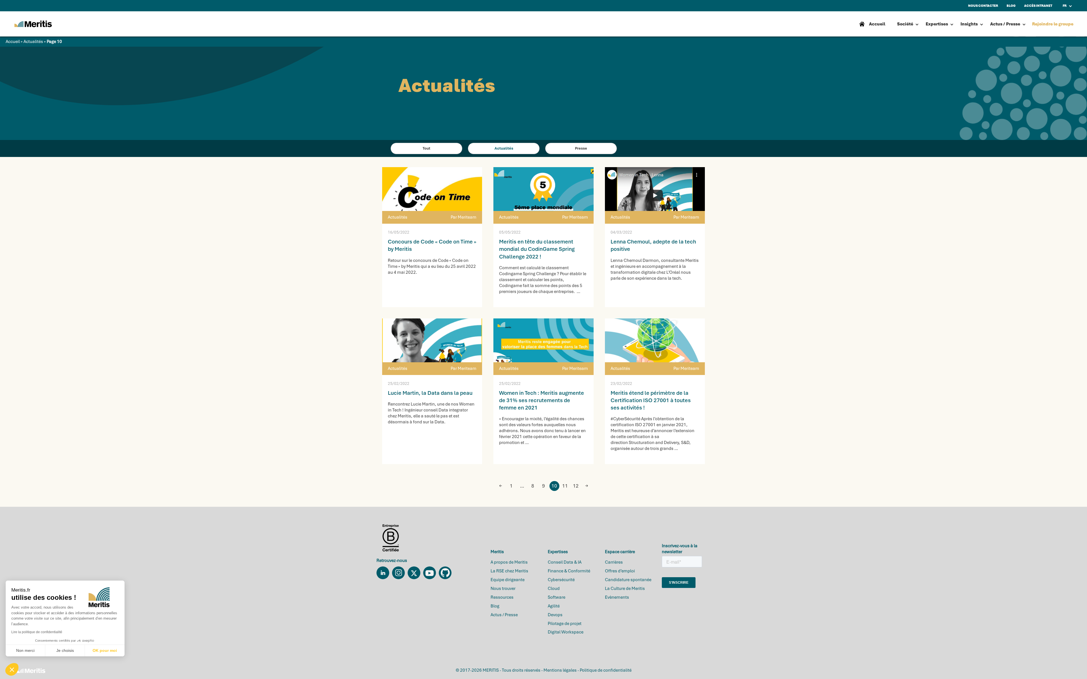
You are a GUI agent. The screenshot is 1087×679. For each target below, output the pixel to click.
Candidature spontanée (628, 580)
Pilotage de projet (564, 623)
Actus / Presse (1005, 24)
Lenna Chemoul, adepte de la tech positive (653, 245)
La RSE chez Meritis (509, 571)
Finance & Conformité (569, 571)
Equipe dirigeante (508, 580)
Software (556, 597)
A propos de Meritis (509, 562)
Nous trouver (503, 588)
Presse (581, 148)
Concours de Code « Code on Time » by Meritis (432, 245)
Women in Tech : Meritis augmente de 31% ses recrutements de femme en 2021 (541, 400)
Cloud (554, 588)
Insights (969, 24)
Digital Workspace (565, 632)
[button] (12, 669)
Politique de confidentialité (606, 670)
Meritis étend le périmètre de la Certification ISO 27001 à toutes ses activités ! (651, 400)
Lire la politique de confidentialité (36, 632)
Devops (555, 615)
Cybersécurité (561, 580)
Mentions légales (560, 670)
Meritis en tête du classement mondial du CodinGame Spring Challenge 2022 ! (537, 249)
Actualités (33, 41)
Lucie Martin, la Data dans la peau (430, 392)
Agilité (554, 606)
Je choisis (65, 650)
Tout (426, 148)
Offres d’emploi (620, 571)
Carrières (614, 562)
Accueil (13, 41)
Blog (495, 606)
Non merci (25, 650)
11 (565, 486)
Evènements (617, 597)
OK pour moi (105, 650)
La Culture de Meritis (625, 588)
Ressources (502, 597)
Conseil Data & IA (564, 562)
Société (905, 24)
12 (576, 486)
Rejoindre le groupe (1052, 24)
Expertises (937, 24)
